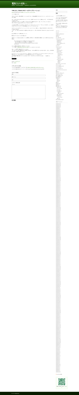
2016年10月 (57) (58, 224)
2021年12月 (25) (58, 148)
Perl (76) (59, 62)
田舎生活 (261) (58, 83)
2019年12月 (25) (58, 177)
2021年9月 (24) (58, 151)
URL (12, 79)
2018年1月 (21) (58, 206)
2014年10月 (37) (58, 254)
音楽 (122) (58, 98)
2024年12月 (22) (58, 103)
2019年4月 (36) (58, 187)
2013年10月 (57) (58, 269)
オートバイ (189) (59, 88)
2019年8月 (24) (58, 182)
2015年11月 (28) (58, 238)
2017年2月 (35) (58, 219)
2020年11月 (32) (58, 164)
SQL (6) (59, 55)
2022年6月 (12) (58, 140)
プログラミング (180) (60, 59)
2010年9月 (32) (58, 313)
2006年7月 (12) (58, 355)
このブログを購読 (59, 374)
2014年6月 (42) (58, 259)
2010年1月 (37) (58, 323)
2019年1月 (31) (58, 191)
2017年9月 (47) (58, 211)
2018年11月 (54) (58, 193)
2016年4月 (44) (58, 232)
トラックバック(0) (32, 12)
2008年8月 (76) (58, 344)
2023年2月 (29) (58, 130)
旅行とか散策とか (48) (59, 75)
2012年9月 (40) (58, 285)
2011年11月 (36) (58, 296)
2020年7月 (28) (58, 169)
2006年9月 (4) (58, 353)
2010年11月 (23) (58, 311)
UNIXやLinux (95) (59, 50)
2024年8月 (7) (58, 108)
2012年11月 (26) (58, 282)
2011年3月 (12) (58, 306)
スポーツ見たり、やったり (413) (61, 63)
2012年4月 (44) (58, 290)
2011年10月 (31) (58, 297)
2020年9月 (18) (58, 166)
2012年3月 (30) (58, 291)
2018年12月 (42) (58, 192)
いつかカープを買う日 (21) (60, 33)
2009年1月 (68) (58, 338)
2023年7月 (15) (58, 124)
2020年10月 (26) (58, 165)
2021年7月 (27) (58, 154)
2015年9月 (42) (58, 240)
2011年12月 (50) (58, 295)
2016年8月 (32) (58, 227)
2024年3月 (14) (58, 114)
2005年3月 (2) (58, 360)
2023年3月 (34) (58, 129)
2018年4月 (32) (58, 202)
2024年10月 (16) (58, 106)
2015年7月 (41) (58, 243)
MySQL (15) (59, 53)
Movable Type (17, 393)
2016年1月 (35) (58, 235)
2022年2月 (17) (58, 145)
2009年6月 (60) (58, 332)
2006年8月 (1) (58, 354)
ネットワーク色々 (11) (59, 68)
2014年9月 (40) (58, 255)
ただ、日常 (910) (58, 37)
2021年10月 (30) (58, 150)
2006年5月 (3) (58, 358)
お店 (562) (57, 36)
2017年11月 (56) (58, 208)
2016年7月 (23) (58, 228)
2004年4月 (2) (58, 370)
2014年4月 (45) (58, 261)
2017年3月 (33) (58, 218)
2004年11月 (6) (58, 364)
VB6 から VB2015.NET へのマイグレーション (35, 67)
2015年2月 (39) (58, 249)
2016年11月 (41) (58, 223)
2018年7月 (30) (58, 198)
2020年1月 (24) (58, 176)
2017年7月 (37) (58, 213)
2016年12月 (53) (58, 222)
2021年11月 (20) (58, 149)
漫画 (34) (59, 92)
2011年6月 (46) (58, 302)
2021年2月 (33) (58, 160)
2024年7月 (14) (58, 109)
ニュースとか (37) (58, 67)
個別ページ (23, 12)
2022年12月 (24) (58, 133)
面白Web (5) (58, 44)
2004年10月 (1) (58, 365)
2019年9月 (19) (58, 181)
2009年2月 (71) (58, 337)
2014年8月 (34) (58, 256)
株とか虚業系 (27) (58, 76)
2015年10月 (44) (58, 239)
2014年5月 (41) (58, 260)
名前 (12, 74)
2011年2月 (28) (58, 307)
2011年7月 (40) (58, 301)
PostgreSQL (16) (60, 54)
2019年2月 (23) (58, 190)
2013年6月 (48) (58, 274)
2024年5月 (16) (58, 112)
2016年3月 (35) (58, 233)
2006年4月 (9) (58, 359)
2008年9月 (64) (58, 343)
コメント (13, 84)
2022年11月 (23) (58, 134)
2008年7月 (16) (58, 345)
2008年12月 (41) (58, 339)
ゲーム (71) (57, 45)
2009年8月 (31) (58, 329)
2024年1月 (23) (58, 117)
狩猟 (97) (57, 82)
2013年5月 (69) (58, 275)
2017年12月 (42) (58, 207)
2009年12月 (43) (58, 324)
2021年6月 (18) (58, 155)
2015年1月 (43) (58, 250)
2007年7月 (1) (58, 348)
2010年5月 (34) (58, 318)
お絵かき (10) (59, 87)
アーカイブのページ (60, 27)
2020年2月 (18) (58, 175)
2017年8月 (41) (58, 212)
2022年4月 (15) (58, 143)
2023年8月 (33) (58, 123)
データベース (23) (59, 52)
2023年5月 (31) (58, 127)
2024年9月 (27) (58, 107)
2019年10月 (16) (58, 180)
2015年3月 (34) (58, 248)
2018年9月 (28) (58, 196)
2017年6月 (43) (58, 214)
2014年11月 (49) (58, 253)
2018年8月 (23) (58, 197)
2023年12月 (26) (58, 118)
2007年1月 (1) (58, 350)
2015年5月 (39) (58, 245)
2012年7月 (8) (58, 287)
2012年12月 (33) (58, 281)
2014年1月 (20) (58, 265)
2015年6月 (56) (58, 244)
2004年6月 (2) (58, 369)
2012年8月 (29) (58, 286)
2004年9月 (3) (58, 366)
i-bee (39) (57, 32)
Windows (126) (59, 51)
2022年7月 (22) (58, 139)
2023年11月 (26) (58, 119)
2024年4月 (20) (58, 113)
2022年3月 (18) (58, 144)
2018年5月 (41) (58, 201)
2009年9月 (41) (58, 328)
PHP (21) (59, 61)
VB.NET (15, 62)
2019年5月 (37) (58, 186)
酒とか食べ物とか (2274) (59, 99)
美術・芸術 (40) (59, 94)
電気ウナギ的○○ (19, 3)
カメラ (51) (58, 89)
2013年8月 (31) (58, 271)
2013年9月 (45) (58, 270)
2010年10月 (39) (58, 312)
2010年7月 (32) (58, 316)
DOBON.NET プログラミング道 (22, 47)
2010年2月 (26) (58, 322)
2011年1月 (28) (58, 308)
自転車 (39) (57, 84)
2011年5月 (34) (58, 303)
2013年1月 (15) (58, 280)
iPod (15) (58, 81)
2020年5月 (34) (58, 171)
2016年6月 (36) (58, 229)
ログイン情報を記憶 (16, 82)
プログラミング (17, 61)
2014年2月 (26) (58, 264)
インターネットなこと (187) (60, 38)
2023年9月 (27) (58, 122)
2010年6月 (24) (58, 317)
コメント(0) (27, 12)
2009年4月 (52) (58, 334)
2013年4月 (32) (58, 276)
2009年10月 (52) (58, 327)
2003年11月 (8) (58, 371)
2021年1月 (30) (58, 161)
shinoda (13, 12)
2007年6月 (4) (58, 349)
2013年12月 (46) (58, 266)
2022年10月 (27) (58, 135)
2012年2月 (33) (58, 292)
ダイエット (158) (58, 64)
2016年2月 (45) (58, 234)
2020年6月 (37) (58, 170)
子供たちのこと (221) (59, 74)
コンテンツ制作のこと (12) (61, 43)
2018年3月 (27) (58, 203)
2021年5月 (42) (58, 156)
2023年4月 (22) (58, 128)
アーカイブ (60, 101)
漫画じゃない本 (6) (61, 93)
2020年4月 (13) (58, 172)
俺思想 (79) (57, 71)
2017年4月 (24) (58, 217)
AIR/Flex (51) (60, 60)
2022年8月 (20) (58, 138)
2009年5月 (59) (58, 333)
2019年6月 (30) (58, 185)
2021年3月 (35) (58, 159)
